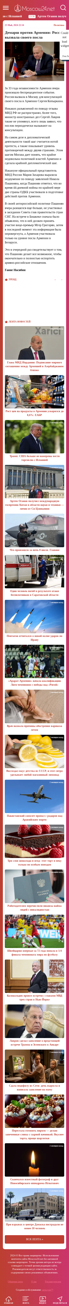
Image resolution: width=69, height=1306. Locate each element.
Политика (59, 25)
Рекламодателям (53, 1281)
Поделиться (60, 1303)
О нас (34, 1281)
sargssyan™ (47, 1290)
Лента (25, 1303)
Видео (42, 1303)
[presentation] (55, 279)
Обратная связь (15, 1281)
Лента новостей (19, 321)
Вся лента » (34, 1239)
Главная (8, 1303)
